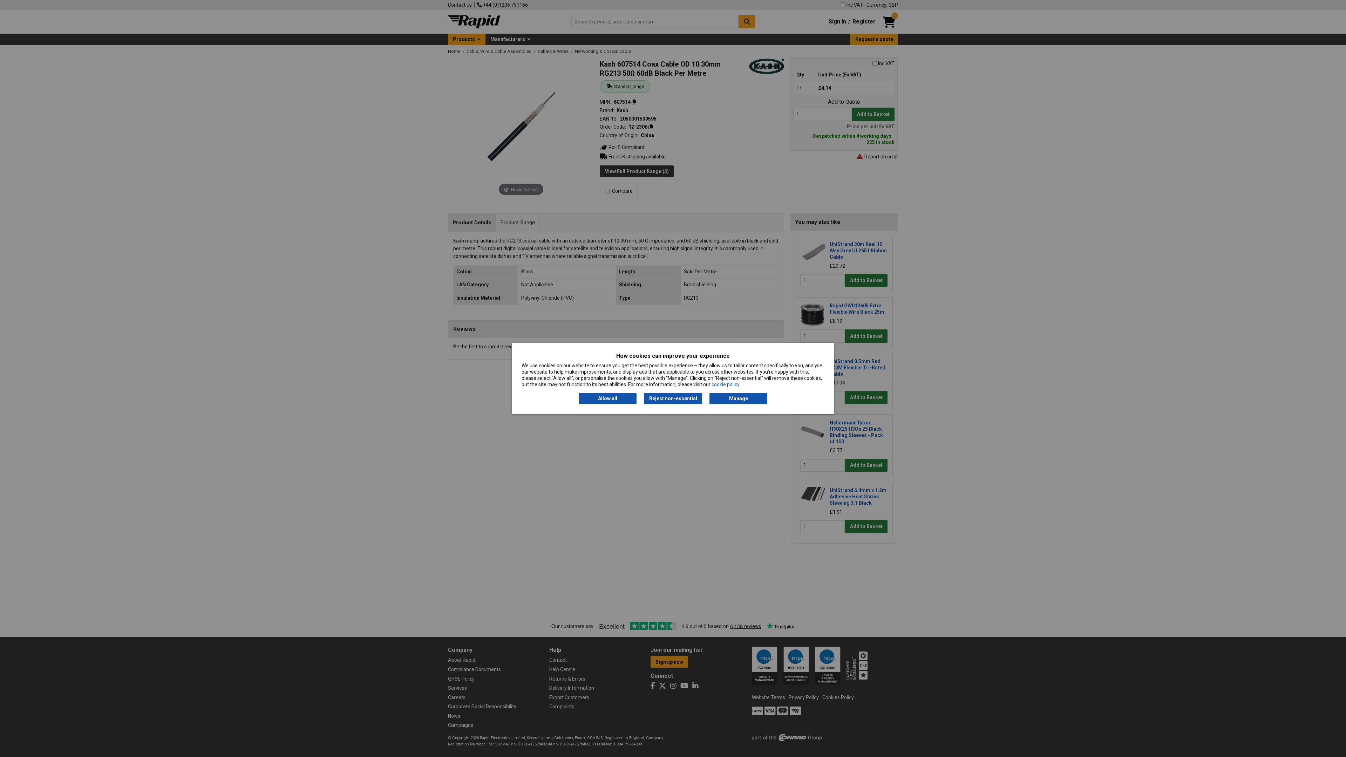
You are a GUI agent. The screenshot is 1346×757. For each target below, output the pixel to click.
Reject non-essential (673, 398)
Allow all (607, 398)
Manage (738, 398)
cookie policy (726, 385)
